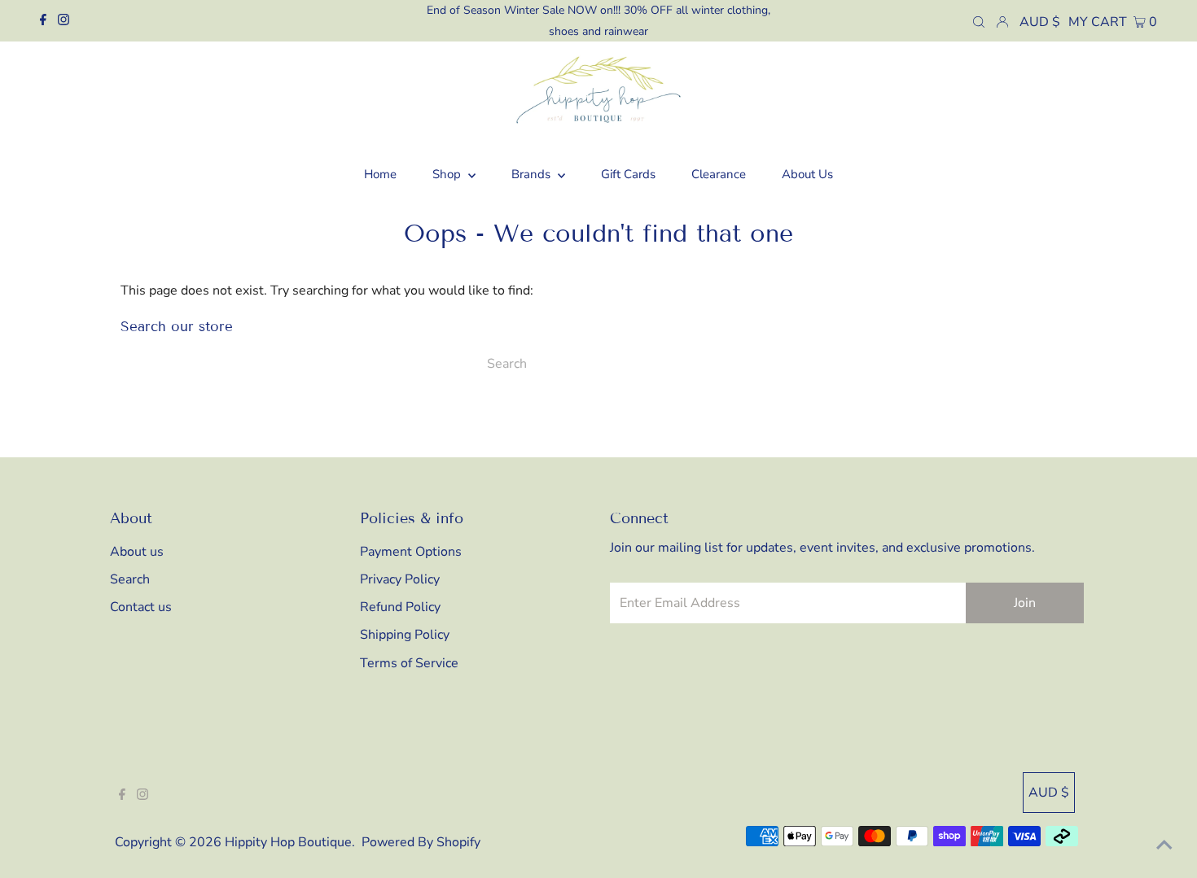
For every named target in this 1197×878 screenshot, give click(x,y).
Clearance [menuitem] (718, 174)
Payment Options (411, 552)
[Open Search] (978, 21)
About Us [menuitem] (807, 174)
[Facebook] (43, 21)
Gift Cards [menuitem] (628, 174)
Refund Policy (400, 607)
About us (137, 552)
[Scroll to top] (1164, 845)
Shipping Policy (404, 635)
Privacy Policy (400, 579)
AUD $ (1039, 22)
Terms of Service (409, 663)
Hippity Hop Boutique (288, 842)
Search (130, 579)
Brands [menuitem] (532, 174)
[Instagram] (63, 21)
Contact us (141, 607)
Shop (448, 174)
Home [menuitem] (380, 174)
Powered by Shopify (421, 842)
